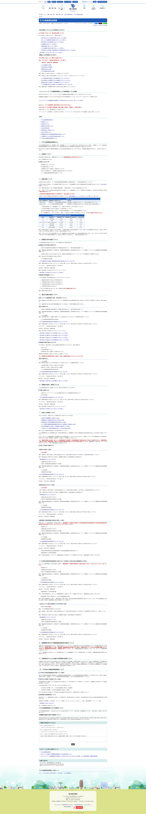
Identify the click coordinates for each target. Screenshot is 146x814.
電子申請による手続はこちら (52, 272)
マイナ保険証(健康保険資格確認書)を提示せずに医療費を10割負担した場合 (58, 424)
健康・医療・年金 (59, 14)
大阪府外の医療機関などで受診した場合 (50, 418)
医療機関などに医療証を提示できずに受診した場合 (52, 420)
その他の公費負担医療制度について (49, 138)
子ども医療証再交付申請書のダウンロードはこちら (51, 397)
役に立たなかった (60, 727)
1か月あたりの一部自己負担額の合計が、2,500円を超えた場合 (55, 428)
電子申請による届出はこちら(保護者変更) (55, 339)
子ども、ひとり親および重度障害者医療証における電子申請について (56, 754)
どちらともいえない (52, 727)
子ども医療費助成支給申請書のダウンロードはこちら (52, 474)
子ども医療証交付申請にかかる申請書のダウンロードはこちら (55, 78)
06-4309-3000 (73, 799)
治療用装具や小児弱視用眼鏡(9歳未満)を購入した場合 (53, 422)
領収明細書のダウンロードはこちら (48, 459)
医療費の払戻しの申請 (46, 69)
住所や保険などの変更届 (46, 67)
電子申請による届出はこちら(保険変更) (54, 337)
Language (75, 1)
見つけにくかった (63, 731)
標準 (45, 1)
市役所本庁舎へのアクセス (67, 804)
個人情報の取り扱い (79, 804)
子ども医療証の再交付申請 (52, 48)
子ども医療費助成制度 (78, 14)
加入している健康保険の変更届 (53, 39)
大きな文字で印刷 (101, 25)
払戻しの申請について (46, 132)
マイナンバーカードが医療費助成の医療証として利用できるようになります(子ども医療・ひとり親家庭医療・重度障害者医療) (69, 756)
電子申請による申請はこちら (52, 408)
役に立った (44, 727)
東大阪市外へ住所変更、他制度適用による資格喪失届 (58, 50)
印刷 (94, 25)
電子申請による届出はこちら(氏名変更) (54, 335)
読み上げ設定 (60, 1)
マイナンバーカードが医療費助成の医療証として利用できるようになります (61, 100)
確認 (73, 744)
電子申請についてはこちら (51, 52)
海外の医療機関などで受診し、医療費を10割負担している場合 (55, 426)
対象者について (44, 121)
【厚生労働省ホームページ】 (80, 196)
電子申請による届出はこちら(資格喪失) (54, 380)
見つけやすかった (45, 731)
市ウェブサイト (88, 804)
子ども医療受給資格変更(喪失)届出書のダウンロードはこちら (54, 321)
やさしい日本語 (68, 1)
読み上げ (54, 1)
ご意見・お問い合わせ (102, 1)
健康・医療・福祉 (51, 14)
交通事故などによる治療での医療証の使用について (52, 136)
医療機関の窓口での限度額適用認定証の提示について (53, 134)
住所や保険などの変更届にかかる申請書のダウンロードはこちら (55, 80)
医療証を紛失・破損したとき (47, 130)
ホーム (45, 14)
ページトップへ (104, 786)
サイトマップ (57, 804)
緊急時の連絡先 (67, 806)
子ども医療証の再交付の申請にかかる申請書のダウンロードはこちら (56, 84)
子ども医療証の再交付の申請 (47, 71)
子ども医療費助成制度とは (47, 119)
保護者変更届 (49, 46)
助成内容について (45, 123)
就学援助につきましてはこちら (47, 703)
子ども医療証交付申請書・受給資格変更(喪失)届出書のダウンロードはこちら (57, 261)
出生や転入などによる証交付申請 (54, 37)
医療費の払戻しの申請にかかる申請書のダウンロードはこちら (55, 82)
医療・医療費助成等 (69, 14)
